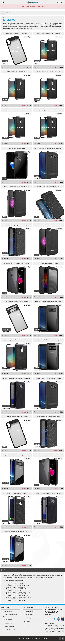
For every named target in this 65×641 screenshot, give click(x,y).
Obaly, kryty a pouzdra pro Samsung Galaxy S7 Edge (18, 597)
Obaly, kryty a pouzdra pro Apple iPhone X (16, 584)
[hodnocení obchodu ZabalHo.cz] (47, 619)
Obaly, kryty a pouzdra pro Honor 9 (14, 590)
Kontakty (27, 621)
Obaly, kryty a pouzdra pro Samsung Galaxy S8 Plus (18, 585)
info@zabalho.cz (29, 611)
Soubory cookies (8, 619)
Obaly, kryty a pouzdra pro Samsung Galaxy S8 (17, 595)
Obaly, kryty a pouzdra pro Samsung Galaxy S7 (17, 600)
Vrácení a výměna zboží (9, 630)
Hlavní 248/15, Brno (30, 618)
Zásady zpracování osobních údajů (10, 615)
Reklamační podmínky (9, 626)
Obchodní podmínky (8, 611)
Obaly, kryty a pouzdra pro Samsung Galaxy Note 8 (18, 592)
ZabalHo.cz (28, 638)
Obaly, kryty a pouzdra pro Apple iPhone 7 (16, 587)
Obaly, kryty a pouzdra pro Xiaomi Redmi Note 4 (17, 593)
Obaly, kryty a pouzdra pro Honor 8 (14, 598)
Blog (26, 625)
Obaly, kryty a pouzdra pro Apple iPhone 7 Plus (17, 588)
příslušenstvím (56, 609)
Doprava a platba (8, 623)
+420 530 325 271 (29, 614)
